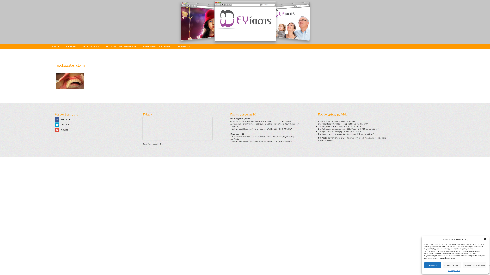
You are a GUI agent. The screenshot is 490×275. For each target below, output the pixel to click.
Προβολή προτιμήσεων (474, 265)
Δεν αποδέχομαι (452, 265)
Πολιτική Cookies (454, 271)
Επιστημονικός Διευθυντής (157, 46)
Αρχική (55, 46)
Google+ (65, 130)
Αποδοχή (433, 265)
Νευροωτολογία (91, 46)
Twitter (65, 124)
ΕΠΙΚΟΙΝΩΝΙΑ (184, 46)
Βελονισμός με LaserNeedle (121, 46)
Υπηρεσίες (71, 46)
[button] (485, 239)
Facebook (65, 119)
